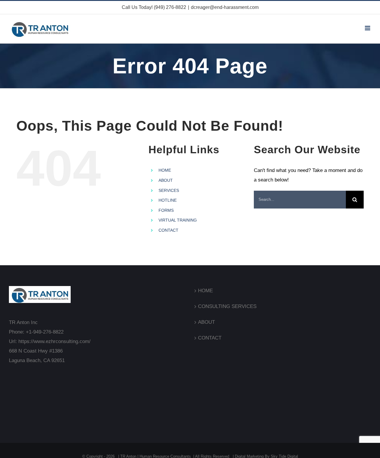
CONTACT (168, 230)
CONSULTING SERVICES (227, 306)
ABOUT (166, 180)
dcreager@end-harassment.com (225, 7)
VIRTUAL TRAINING (178, 220)
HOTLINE (168, 200)
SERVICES (169, 190)
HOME (165, 170)
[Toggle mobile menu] (368, 28)
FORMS (166, 210)
